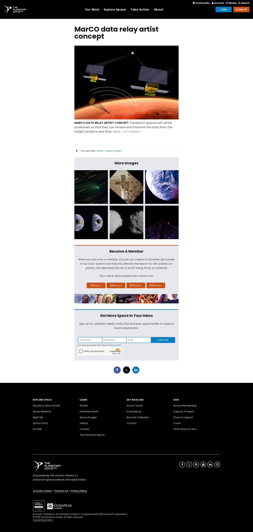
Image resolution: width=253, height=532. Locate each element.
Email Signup (134, 411)
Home (99, 151)
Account (219, 3)
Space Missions (42, 411)
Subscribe (163, 340)
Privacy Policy (115, 345)
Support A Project (183, 411)
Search (245, 3)
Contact (131, 423)
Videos (84, 423)
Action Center (134, 405)
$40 (155, 285)
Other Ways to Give (184, 429)
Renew (232, 3)
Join (223, 9)
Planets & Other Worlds (46, 405)
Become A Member (137, 417)
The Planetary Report (92, 435)
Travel (177, 423)
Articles (84, 405)
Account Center (42, 491)
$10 (116, 285)
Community (202, 3)
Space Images (113, 151)
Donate (241, 9)
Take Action (140, 9)
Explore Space (115, 9)
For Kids (37, 429)
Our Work (92, 9)
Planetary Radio (89, 411)
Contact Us (61, 491)
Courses (84, 429)
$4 (96, 285)
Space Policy (40, 423)
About (159, 9)
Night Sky (38, 417)
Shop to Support (183, 417)
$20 (136, 285)
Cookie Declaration (43, 520)
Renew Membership (184, 405)
